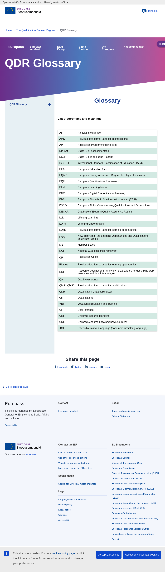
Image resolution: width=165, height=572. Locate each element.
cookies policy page (63, 553)
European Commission (123, 468)
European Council (121, 457)
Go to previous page (17, 386)
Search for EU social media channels (77, 483)
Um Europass (108, 48)
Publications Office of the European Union (133, 534)
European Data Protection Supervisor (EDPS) (135, 518)
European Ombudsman (124, 513)
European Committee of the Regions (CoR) (134, 503)
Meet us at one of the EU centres (75, 468)
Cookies (62, 515)
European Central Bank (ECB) (127, 478)
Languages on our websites (72, 499)
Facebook (62, 367)
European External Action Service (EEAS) (133, 488)
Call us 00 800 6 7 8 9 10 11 (72, 452)
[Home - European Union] (23, 11)
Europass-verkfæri (36, 48)
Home (8, 30)
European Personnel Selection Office (130, 528)
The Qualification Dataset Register (36, 30)
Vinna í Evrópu (83, 48)
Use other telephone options (72, 457)
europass (16, 47)
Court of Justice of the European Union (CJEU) (136, 473)
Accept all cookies (108, 554)
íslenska (150, 11)
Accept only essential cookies (142, 554)
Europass (14, 403)
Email (107, 367)
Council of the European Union (127, 463)
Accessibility (11, 425)
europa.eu (31, 454)
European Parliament (122, 452)
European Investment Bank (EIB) (128, 508)
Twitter (78, 367)
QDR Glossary (18, 104)
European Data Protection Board (128, 523)
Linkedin (93, 367)
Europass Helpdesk (68, 411)
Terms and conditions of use (126, 411)
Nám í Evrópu (61, 48)
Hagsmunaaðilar (134, 47)
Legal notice (64, 509)
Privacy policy (65, 504)
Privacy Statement (121, 416)
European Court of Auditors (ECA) (129, 483)
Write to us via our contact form (74, 463)
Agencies (116, 539)
